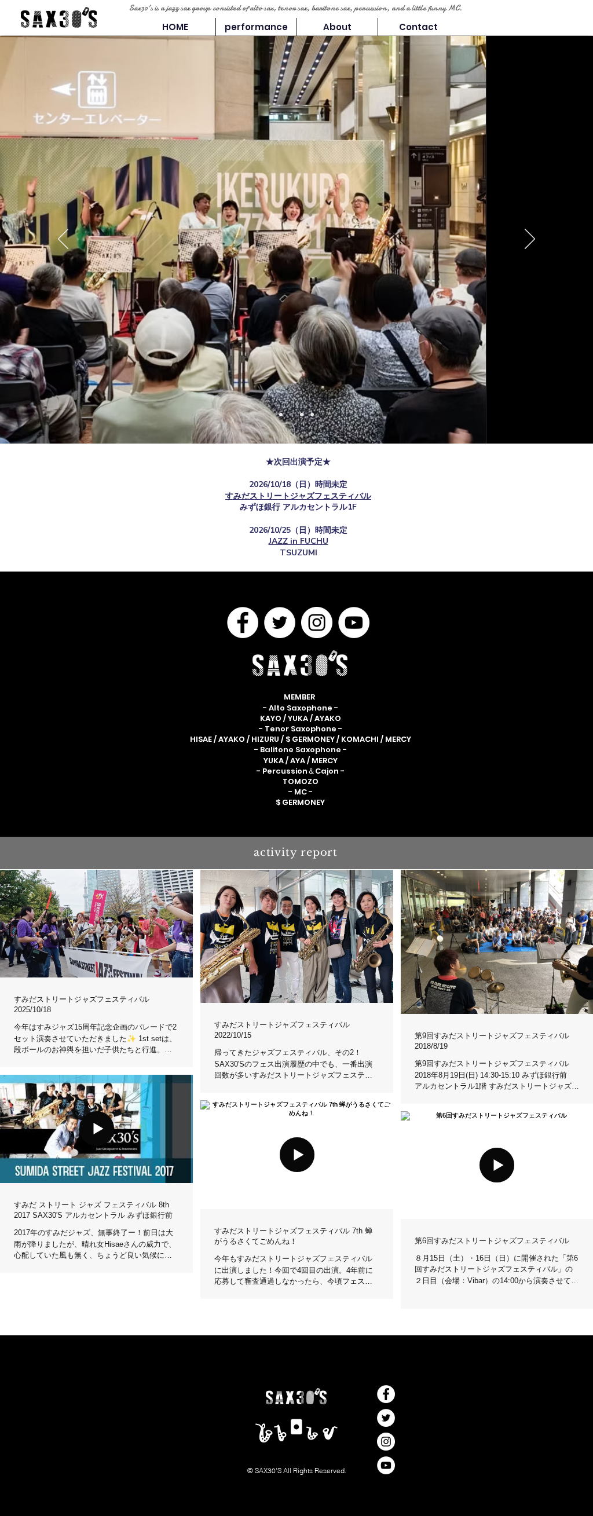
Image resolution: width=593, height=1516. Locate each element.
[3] (301, 414)
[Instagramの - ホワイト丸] (316, 622)
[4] (281, 414)
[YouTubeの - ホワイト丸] (353, 622)
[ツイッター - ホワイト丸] (279, 622)
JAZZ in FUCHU (298, 541)
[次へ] (530, 240)
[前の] (63, 240)
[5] (312, 414)
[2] (291, 414)
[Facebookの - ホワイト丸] (242, 622)
